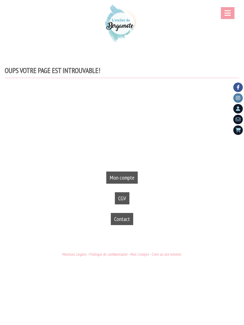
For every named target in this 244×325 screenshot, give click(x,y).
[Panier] (238, 130)
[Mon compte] (238, 108)
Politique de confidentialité (109, 254)
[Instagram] (238, 98)
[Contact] (238, 119)
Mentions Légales (74, 254)
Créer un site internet (167, 254)
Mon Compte (140, 254)
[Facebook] (238, 87)
